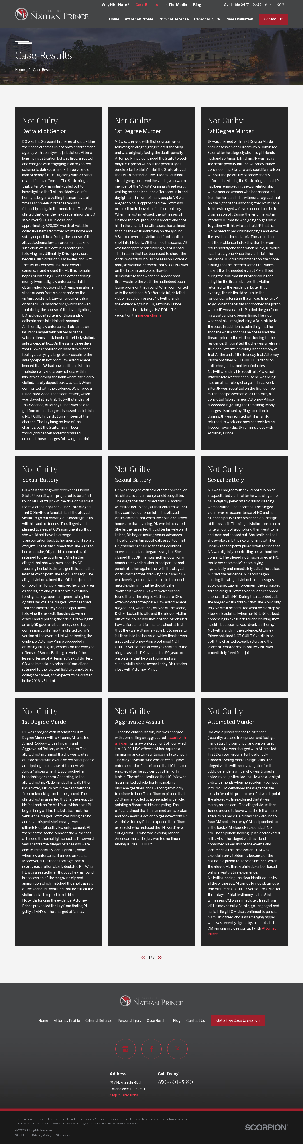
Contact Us (273, 19)
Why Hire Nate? (115, 5)
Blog (197, 5)
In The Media (175, 5)
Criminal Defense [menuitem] (174, 19)
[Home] (51, 14)
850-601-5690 (270, 5)
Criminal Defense (98, 1021)
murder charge (150, 315)
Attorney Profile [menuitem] (139, 19)
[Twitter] (177, 1049)
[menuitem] (21, 1135)
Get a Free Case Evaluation (238, 1020)
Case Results (147, 5)
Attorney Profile (67, 1021)
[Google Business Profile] (125, 1049)
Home (43, 1021)
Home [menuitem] (114, 19)
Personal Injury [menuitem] (207, 19)
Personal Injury (129, 1021)
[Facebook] (151, 1049)
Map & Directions (124, 1095)
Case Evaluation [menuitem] (239, 19)
